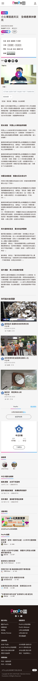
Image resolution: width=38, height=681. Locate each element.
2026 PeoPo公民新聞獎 (8, 647)
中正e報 (9, 49)
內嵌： (4, 87)
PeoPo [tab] (15, 406)
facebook (16, 616)
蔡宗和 (6, 554)
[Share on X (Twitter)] (9, 61)
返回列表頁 (18, 417)
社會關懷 (10, 45)
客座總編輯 (22, 636)
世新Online (7, 571)
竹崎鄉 (18, 41)
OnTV (4, 12)
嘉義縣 (13, 41)
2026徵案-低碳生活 (25, 644)
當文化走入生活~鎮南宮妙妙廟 (12, 577)
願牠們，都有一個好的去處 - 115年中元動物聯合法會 (18, 541)
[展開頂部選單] (35, 3)
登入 (24, 412)
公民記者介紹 (23, 633)
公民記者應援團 (24, 630)
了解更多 (19, 447)
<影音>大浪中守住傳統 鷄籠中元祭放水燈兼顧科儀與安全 (18, 551)
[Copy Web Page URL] (16, 61)
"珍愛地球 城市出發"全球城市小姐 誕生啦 (17, 594)
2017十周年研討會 (25, 647)
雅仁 (14, 468)
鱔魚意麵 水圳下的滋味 (10, 482)
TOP (34, 670)
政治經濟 (18, 45)
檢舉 (14, 31)
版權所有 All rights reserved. (11, 53)
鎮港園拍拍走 (8, 579)
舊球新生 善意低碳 (8, 561)
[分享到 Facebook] (6, 61)
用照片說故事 (5, 653)
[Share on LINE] (13, 61)
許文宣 (6, 588)
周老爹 (6, 596)
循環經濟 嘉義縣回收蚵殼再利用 (16, 324)
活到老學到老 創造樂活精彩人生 (16, 358)
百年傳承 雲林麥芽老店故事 (12, 499)
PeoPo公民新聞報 (24, 624)
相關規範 (4, 627)
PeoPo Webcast (9, 563)
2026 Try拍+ (5, 644)
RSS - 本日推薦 (6, 664)
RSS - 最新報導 (6, 661)
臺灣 (8, 41)
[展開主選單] (3, 3)
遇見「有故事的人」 (25, 653)
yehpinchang (4, 468)
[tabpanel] (18, 412)
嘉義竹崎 (20, 49)
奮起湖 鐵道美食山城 (12, 392)
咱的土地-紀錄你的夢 (7, 650)
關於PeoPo (4, 624)
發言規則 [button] (33, 406)
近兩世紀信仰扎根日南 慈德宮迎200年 (16, 586)
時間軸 (3, 630)
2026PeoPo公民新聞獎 (9, 529)
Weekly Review (6, 633)
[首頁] (19, 3)
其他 (14, 49)
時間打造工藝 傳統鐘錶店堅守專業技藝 (15, 569)
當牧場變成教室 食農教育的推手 (14, 491)
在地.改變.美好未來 (25, 650)
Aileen (6, 544)
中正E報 (6, 326)
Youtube (21, 616)
